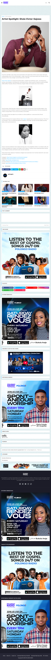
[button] (1, 3)
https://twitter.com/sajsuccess (12, 160)
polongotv (10, 174)
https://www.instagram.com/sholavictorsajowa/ (17, 157)
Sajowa (24, 119)
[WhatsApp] (20, 169)
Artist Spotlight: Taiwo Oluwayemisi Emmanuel (23, 194)
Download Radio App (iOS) (36, 655)
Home (3, 16)
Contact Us (14, 655)
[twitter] (23, 484)
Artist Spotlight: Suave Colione (40, 205)
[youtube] (25, 484)
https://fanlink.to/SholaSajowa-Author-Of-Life (16, 163)
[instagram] (28, 484)
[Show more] (27, 169)
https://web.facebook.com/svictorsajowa (15, 158)
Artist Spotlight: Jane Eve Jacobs (25, 205)
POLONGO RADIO (29, 657)
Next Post (46, 225)
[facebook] (20, 484)
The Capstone (5, 460)
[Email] (24, 169)
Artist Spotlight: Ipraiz (39, 193)
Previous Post (5, 225)
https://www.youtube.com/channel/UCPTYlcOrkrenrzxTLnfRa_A (24, 161)
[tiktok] (31, 484)
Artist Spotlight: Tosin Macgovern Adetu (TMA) (9, 194)
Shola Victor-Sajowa (6, 80)
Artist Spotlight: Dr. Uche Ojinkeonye (7, 206)
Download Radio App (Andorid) (23, 655)
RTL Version (45, 655)
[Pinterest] (22, 169)
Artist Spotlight (8, 16)
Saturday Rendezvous (6, 458)
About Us (8, 655)
